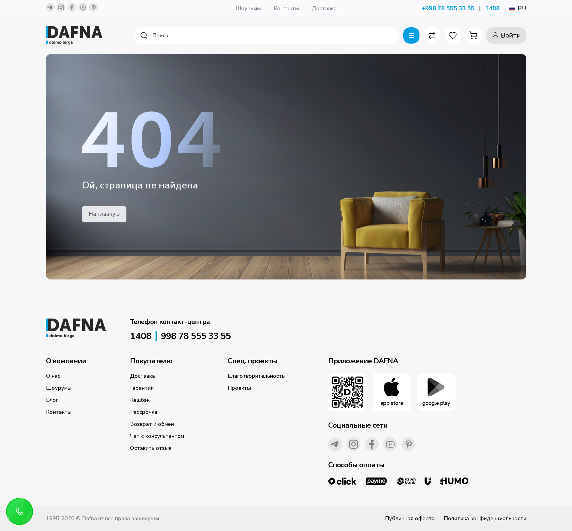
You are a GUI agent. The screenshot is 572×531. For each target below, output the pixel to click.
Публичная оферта (410, 518)
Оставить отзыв (150, 448)
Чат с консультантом (157, 436)
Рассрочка (143, 412)
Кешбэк (140, 400)
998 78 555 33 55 (196, 336)
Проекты (239, 388)
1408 (492, 8)
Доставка (324, 8)
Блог (52, 400)
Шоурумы (248, 8)
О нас (53, 376)
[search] (267, 35)
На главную (104, 214)
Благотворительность (256, 376)
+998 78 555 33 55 (448, 8)
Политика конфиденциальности (485, 518)
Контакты (286, 8)
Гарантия (142, 388)
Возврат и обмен (152, 424)
